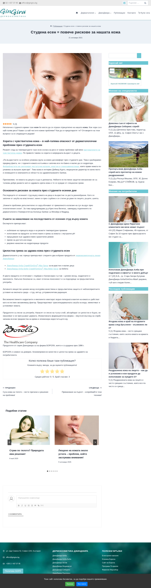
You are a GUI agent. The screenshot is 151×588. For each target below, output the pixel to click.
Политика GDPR (13, 571)
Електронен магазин (110, 555)
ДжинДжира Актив (59, 563)
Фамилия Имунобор (110, 570)
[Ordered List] (28, 505)
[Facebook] (124, 3)
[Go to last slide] (9, 442)
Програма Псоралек (110, 566)
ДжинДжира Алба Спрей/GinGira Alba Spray (27, 266)
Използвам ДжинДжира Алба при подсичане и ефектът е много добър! (128, 271)
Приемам (70, 584)
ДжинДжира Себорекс (61, 570)
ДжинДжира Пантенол (61, 573)
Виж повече (82, 584)
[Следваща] (95, 442)
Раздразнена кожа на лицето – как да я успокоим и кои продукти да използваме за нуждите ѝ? (128, 373)
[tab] (47, 471)
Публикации (119, 13)
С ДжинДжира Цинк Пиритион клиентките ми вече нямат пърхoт (127, 225)
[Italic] (22, 505)
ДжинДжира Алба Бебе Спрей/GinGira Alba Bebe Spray (33, 269)
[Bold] (18, 505)
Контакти (132, 13)
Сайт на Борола (108, 563)
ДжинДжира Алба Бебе (61, 559)
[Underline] (25, 505)
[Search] (139, 55)
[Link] (38, 505)
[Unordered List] (32, 505)
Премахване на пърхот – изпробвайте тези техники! (82, 391)
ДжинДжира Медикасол (62, 566)
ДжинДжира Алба (59, 555)
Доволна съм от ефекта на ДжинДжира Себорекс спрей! (124, 125)
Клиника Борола (108, 559)
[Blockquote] (35, 505)
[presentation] (28, 430)
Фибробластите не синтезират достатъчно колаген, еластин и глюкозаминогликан (41, 166)
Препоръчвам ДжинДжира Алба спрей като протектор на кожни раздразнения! (125, 172)
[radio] (42, 371)
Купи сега (145, 13)
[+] (42, 505)
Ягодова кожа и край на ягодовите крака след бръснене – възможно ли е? (128, 324)
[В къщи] (51, 26)
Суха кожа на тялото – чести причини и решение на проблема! (25, 391)
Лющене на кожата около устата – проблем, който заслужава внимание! (73, 454)
